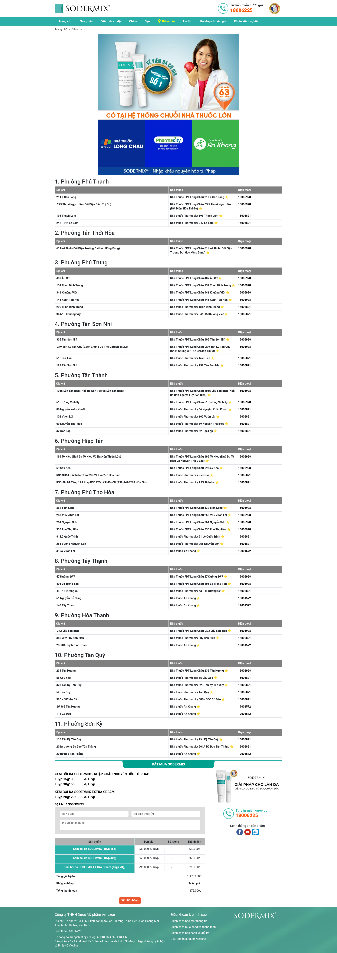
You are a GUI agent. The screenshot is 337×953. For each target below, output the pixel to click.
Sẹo (147, 21)
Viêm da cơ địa (111, 21)
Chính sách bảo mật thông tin (189, 921)
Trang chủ (65, 21)
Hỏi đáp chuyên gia (213, 21)
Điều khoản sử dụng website (188, 939)
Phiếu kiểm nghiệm (247, 21)
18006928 (244, 197)
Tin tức (187, 21)
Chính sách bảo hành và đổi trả (190, 933)
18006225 (75, 931)
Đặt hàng (132, 900)
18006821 (244, 215)
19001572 (244, 551)
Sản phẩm (87, 21)
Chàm (133, 21)
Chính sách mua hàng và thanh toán (193, 927)
